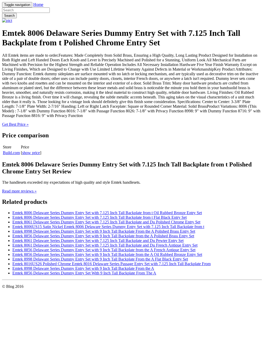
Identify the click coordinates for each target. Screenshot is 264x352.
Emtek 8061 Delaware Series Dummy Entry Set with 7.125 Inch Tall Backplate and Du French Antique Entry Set (104, 245)
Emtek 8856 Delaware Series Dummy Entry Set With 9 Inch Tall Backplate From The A (84, 273)
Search (9, 16)
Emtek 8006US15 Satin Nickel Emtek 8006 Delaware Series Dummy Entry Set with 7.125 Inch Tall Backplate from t (108, 226)
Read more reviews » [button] (19, 191)
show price (31, 152)
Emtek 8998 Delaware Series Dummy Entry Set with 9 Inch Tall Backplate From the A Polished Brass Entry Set (103, 231)
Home (38, 4)
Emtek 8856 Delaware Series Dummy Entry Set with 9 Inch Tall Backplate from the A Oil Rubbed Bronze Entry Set (107, 254)
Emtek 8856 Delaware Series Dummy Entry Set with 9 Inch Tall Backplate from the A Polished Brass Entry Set (103, 236)
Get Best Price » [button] (15, 124)
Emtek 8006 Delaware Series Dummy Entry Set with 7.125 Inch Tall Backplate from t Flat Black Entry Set (99, 217)
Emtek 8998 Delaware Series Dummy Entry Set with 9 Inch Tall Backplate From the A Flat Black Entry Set (100, 259)
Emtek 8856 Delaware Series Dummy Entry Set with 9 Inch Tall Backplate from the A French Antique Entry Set (103, 250)
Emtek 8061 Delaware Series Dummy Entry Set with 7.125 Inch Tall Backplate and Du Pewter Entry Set (98, 240)
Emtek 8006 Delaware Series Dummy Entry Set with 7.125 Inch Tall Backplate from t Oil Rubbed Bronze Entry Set (107, 213)
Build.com (11, 152)
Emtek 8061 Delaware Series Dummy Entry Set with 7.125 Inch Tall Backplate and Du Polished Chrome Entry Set (106, 222)
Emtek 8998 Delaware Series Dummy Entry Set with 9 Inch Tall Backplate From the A (83, 268)
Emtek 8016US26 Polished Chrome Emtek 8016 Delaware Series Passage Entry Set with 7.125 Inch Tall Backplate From (111, 264)
